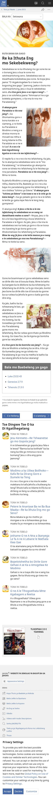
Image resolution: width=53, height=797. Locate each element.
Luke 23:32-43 (15, 376)
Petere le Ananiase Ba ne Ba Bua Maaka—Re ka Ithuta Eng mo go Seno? (30, 510)
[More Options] (48, 9)
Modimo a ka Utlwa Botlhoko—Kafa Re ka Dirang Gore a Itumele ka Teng (29, 474)
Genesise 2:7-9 (15, 381)
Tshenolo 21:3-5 (16, 387)
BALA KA (6, 16)
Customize (31, 791)
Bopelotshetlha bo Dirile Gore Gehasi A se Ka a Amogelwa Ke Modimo (29, 565)
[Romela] (42, 9)
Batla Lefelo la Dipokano (14, 698)
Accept (7, 791)
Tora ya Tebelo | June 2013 (15, 9)
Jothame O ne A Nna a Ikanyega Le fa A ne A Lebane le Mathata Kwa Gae (29, 539)
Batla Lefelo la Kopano (13, 703)
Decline (18, 791)
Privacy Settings (13, 783)
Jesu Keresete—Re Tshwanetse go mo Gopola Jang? (29, 439)
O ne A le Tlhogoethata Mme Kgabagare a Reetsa (28, 592)
